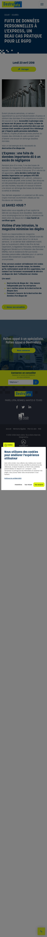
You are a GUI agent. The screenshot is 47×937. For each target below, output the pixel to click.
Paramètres (18, 485)
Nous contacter (23, 350)
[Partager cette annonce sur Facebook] (24, 69)
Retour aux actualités (15, 307)
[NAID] (24, 416)
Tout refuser (28, 485)
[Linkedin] (30, 407)
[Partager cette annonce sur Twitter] (20, 69)
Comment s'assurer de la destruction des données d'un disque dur (24, 294)
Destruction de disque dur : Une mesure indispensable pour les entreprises (23, 284)
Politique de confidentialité (12, 478)
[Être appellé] (41, 931)
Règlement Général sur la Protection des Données (22, 249)
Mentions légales (19, 429)
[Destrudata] (23, 395)
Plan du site (31, 429)
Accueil (8, 429)
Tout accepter (39, 485)
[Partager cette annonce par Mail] (26, 69)
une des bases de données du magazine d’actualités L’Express (21, 166)
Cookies (10, 445)
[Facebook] (17, 407)
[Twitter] (23, 407)
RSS (39, 429)
